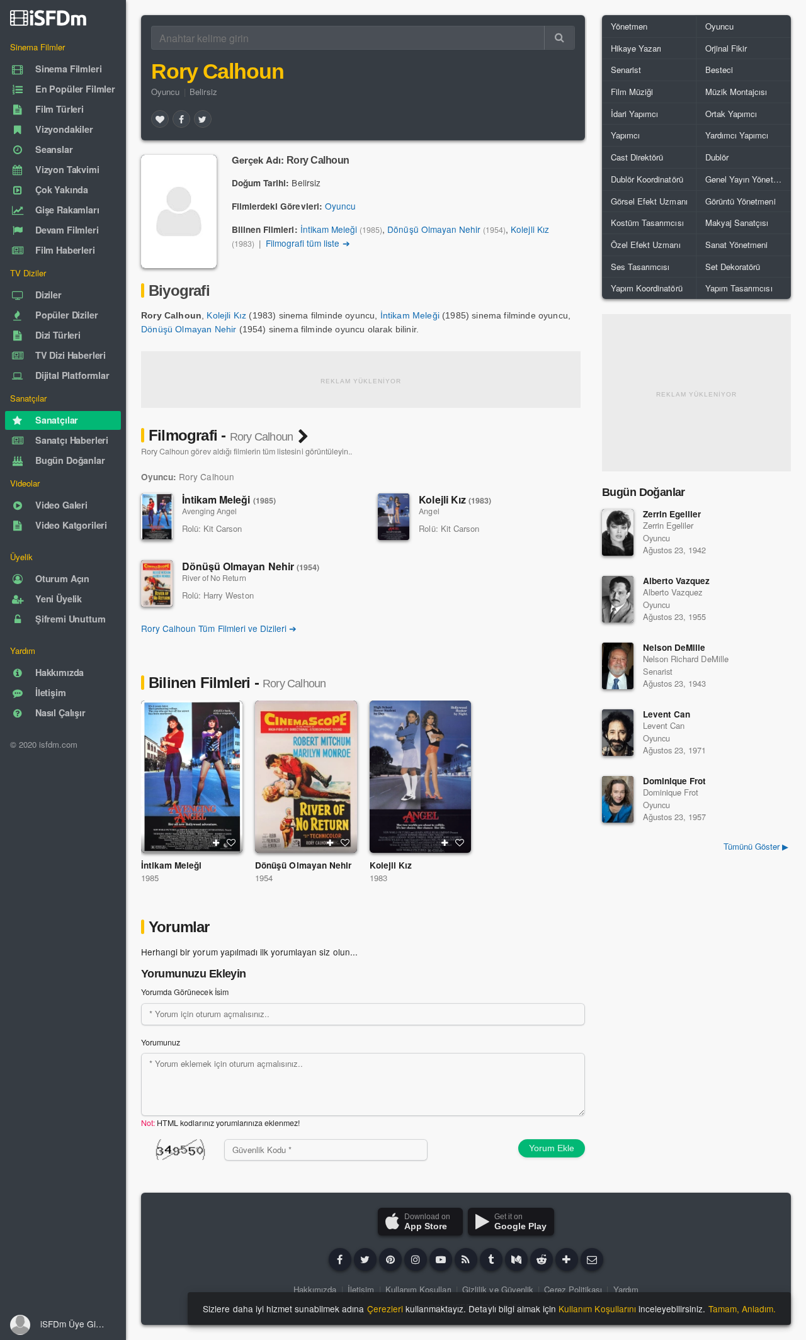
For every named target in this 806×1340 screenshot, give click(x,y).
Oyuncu (165, 92)
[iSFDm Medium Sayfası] (516, 1259)
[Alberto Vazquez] (617, 599)
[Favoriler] (160, 119)
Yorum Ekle (551, 1148)
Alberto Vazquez (676, 581)
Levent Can (666, 714)
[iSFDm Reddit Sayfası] (541, 1259)
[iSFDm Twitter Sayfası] (365, 1259)
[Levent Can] (617, 732)
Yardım (626, 1289)
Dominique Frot (674, 781)
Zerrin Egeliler (672, 514)
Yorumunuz (160, 1042)
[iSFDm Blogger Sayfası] (466, 1259)
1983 (378, 878)
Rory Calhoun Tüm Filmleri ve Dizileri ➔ (219, 628)
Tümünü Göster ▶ (756, 846)
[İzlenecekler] (216, 842)
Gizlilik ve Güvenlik (497, 1289)
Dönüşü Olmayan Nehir (433, 229)
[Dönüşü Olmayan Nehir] (157, 583)
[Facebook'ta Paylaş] (181, 119)
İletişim (361, 1289)
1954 (264, 878)
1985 (150, 878)
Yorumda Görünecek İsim (185, 992)
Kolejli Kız (529, 229)
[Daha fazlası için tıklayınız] (566, 1259)
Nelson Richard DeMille (686, 659)
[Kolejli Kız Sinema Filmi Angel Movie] (420, 777)
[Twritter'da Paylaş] (203, 119)
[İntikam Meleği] (157, 516)
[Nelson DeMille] (617, 666)
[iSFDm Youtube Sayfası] (440, 1259)
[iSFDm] (48, 18)
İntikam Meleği (328, 229)
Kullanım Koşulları (418, 1289)
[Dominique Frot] (617, 799)
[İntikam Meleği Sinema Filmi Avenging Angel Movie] (191, 777)
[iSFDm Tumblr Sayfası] (491, 1259)
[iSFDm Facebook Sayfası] (340, 1259)
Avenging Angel (209, 511)
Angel (429, 511)
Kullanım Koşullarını (597, 1308)
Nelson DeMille (674, 647)
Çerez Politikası (573, 1289)
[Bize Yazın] (592, 1259)
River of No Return (214, 577)
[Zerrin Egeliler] (617, 532)
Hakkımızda (314, 1289)
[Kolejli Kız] (393, 516)
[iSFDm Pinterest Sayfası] (390, 1259)
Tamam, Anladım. (742, 1308)
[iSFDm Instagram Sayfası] (415, 1259)
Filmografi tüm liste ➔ (308, 243)
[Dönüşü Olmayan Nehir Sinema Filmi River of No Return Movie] (305, 777)
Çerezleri (385, 1308)
